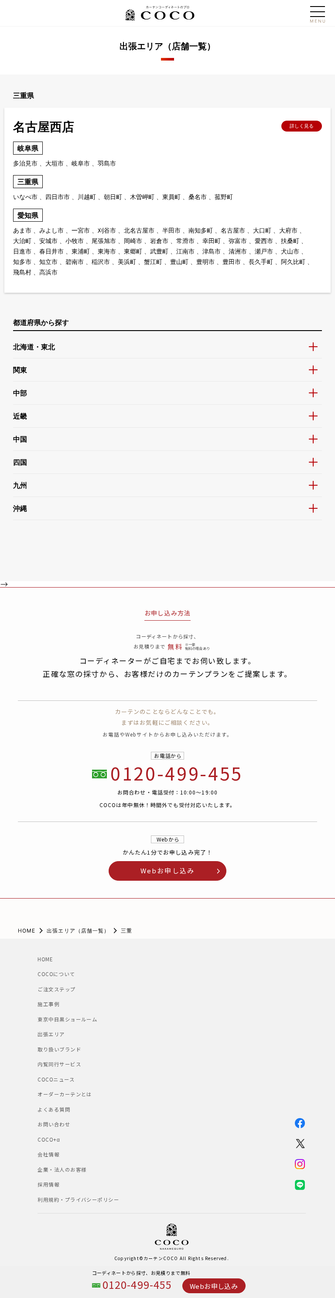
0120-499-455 (137, 1285)
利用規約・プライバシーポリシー (78, 1199)
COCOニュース (59, 1079)
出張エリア (51, 1034)
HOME (26, 930)
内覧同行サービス (59, 1064)
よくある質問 (54, 1109)
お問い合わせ (54, 1124)
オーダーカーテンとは (65, 1094)
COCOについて (56, 973)
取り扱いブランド (59, 1049)
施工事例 (48, 1004)
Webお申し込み (214, 1286)
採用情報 (48, 1184)
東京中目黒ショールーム (75, 1019)
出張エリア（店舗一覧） (78, 930)
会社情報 (48, 1154)
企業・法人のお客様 (62, 1169)
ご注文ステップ (56, 989)
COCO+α (49, 1139)
